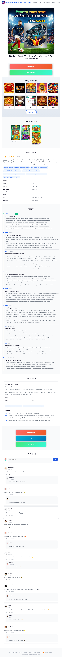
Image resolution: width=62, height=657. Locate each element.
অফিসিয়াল (35, 2)
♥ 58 (6, 559)
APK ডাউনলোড (31, 66)
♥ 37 (6, 527)
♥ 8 (5, 494)
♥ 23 (6, 515)
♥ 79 (6, 538)
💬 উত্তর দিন (11, 474)
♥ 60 (6, 612)
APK (40, 2)
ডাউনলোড (48, 2)
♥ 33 (6, 474)
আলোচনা (58, 2)
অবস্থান (53, 2)
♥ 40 (6, 591)
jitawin (5, 160)
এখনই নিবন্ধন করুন (31, 72)
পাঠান (55, 459)
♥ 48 (6, 632)
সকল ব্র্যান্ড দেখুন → (31, 112)
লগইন (44, 2)
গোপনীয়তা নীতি (32, 650)
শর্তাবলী (28, 650)
